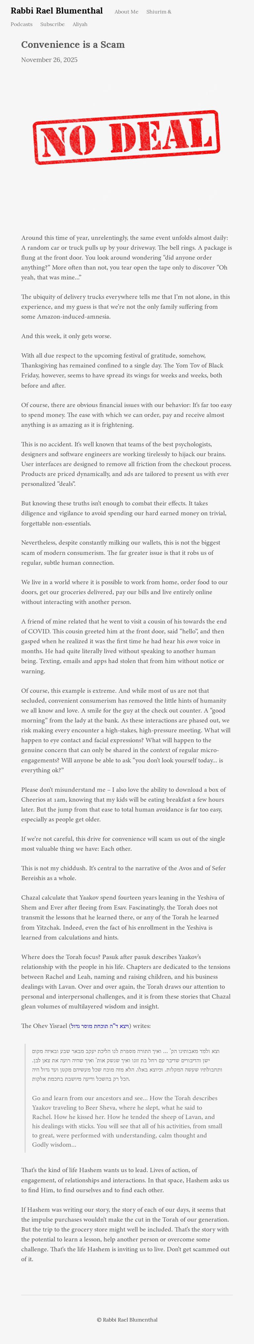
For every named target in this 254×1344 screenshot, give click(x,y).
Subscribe (52, 24)
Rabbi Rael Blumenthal (57, 10)
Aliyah (80, 24)
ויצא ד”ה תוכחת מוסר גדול (100, 1026)
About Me (127, 11)
